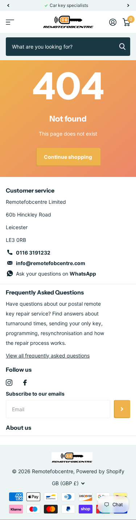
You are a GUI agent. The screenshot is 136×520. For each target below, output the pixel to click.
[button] (8, 5)
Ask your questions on (56, 274)
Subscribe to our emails (35, 394)
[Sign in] (112, 22)
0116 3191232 (33, 252)
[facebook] (25, 382)
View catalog (10, 22)
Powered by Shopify (100, 471)
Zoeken (122, 46)
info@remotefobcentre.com (50, 263)
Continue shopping (68, 157)
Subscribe (122, 409)
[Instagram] (9, 382)
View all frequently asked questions (48, 355)
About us (18, 427)
